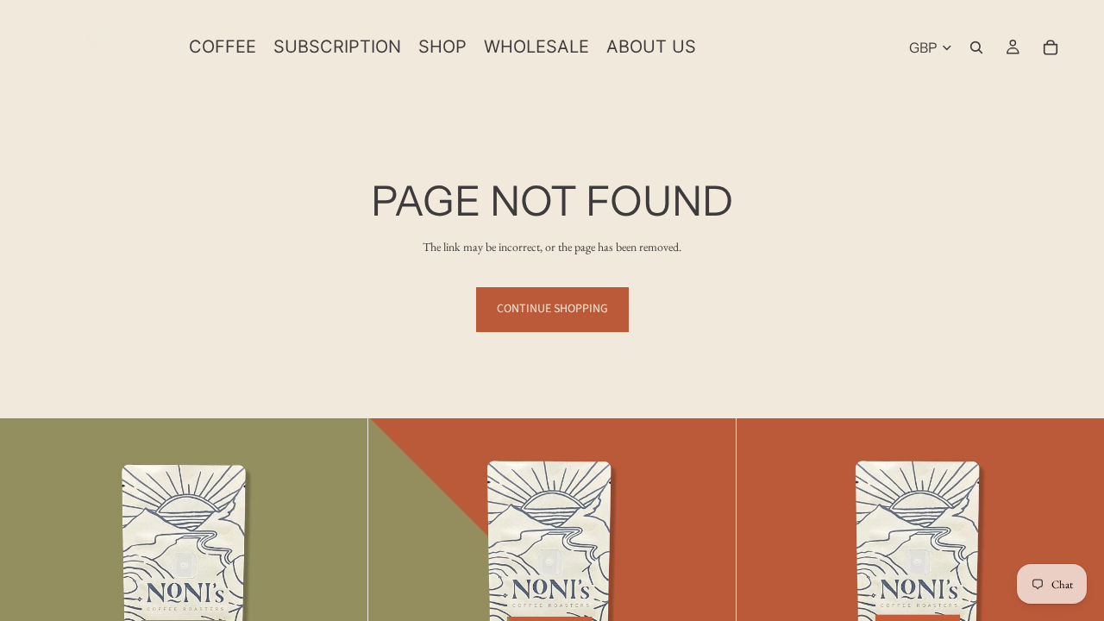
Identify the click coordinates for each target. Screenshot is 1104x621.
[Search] (976, 47)
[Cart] (1051, 47)
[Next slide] (341, 602)
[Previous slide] (26, 602)
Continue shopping (552, 308)
